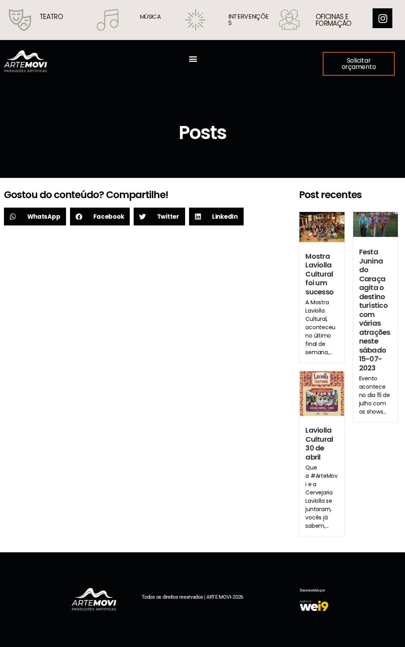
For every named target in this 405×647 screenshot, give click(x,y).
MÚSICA (150, 16)
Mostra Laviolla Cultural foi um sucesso (319, 274)
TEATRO (51, 16)
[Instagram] (382, 18)
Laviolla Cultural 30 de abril (319, 443)
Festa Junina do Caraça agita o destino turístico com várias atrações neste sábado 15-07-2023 (374, 310)
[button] (193, 58)
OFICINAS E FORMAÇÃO (333, 20)
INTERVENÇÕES (248, 19)
